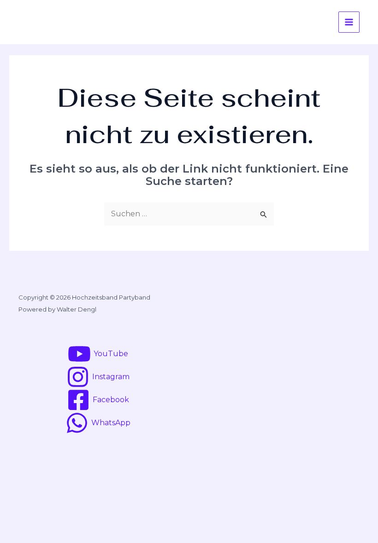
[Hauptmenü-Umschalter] (349, 22)
